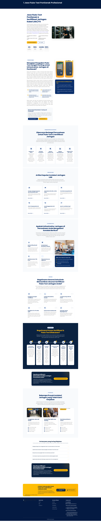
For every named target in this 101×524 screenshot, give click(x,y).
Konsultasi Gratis (42, 118)
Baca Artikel (30, 198)
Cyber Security (54, 507)
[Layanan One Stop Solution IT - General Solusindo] (30, 501)
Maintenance (54, 503)
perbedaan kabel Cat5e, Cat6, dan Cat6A (40, 31)
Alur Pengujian (41, 42)
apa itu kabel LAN (30, 31)
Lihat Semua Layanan (32, 118)
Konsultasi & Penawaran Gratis (61, 378)
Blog (39, 503)
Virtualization (54, 505)
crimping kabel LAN (35, 33)
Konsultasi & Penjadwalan (32, 42)
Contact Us (40, 505)
